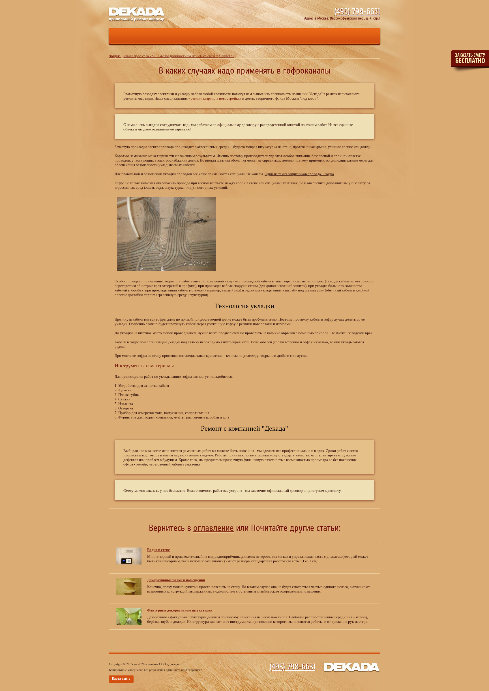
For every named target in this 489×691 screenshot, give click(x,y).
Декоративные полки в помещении (176, 580)
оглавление (213, 528)
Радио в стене (158, 550)
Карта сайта (121, 678)
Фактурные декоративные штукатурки (179, 610)
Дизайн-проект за (171, 56)
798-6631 (357, 11)
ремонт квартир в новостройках (215, 98)
